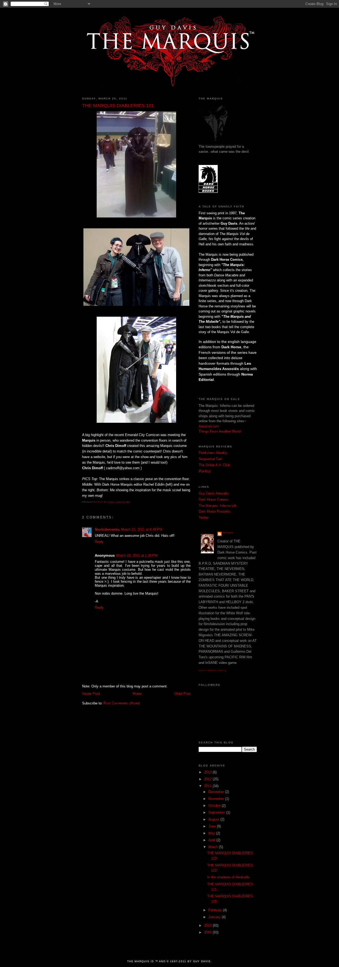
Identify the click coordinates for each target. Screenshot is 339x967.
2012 (208, 779)
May (212, 833)
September (217, 812)
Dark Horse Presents (215, 511)
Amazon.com (209, 426)
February (215, 910)
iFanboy (205, 471)
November (216, 799)
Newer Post (91, 694)
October (215, 806)
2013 (208, 772)
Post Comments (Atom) (122, 703)
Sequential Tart (210, 459)
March (213, 847)
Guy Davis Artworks (214, 493)
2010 (208, 925)
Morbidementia (107, 530)
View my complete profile (212, 670)
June (212, 826)
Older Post (182, 694)
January (215, 917)
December (216, 792)
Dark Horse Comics (214, 500)
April (212, 840)
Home (137, 694)
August (214, 819)
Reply (99, 542)
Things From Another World (219, 431)
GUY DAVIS (228, 533)
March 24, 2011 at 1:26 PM (137, 555)
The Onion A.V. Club (214, 465)
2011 (208, 786)
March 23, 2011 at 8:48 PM (141, 530)
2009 (208, 932)
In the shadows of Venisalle (228, 877)
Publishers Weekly (213, 453)
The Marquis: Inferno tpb (217, 506)
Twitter (204, 518)
